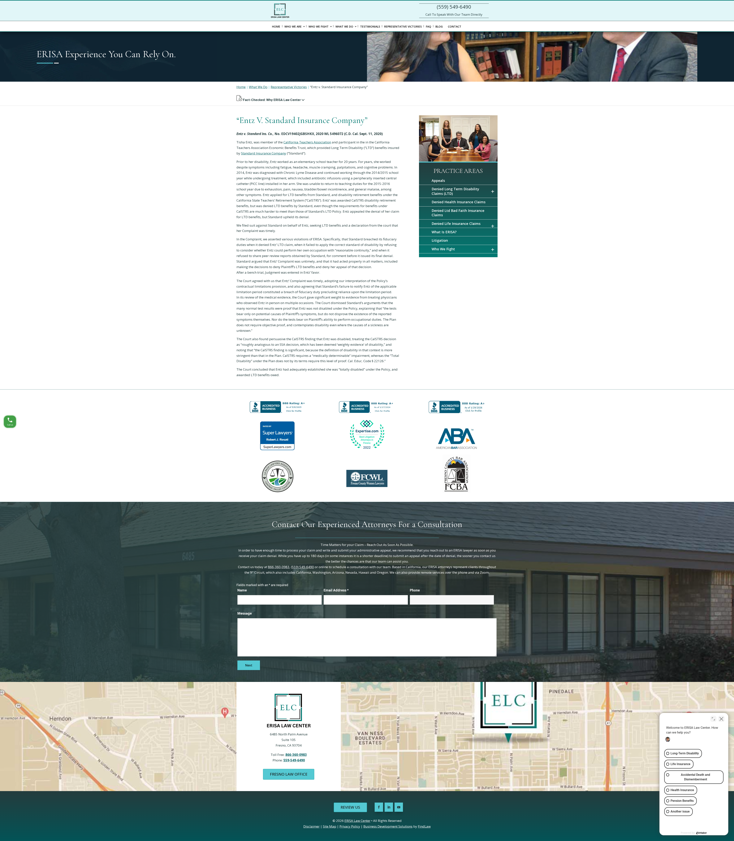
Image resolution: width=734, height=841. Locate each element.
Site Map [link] (329, 826)
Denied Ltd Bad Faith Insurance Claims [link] (458, 212)
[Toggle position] (713, 719)
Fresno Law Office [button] (288, 774)
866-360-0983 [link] (278, 567)
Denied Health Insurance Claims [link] (459, 202)
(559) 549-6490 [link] (454, 6)
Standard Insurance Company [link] (263, 153)
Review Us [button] (350, 807)
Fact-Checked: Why (271, 100)
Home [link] (276, 26)
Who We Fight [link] (319, 26)
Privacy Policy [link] (349, 826)
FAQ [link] (428, 26)
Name (242, 590)
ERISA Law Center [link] (357, 820)
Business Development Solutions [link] (387, 826)
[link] (280, 10)
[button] (303, 100)
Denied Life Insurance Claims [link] (456, 223)
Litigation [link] (440, 240)
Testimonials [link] (370, 26)
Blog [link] (439, 26)
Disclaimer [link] (311, 826)
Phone (415, 590)
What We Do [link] (344, 26)
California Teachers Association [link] (307, 142)
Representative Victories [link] (403, 26)
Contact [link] (454, 26)
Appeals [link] (438, 180)
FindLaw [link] (424, 826)
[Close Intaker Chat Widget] (721, 719)
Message (244, 613)
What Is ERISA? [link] (444, 232)
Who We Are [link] (293, 26)
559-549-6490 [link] (294, 760)
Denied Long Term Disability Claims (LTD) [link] (455, 191)
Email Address (336, 590)
